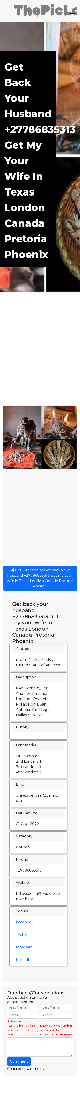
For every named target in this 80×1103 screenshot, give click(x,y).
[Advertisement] (40, 363)
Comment (19, 1061)
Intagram (24, 947)
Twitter (22, 934)
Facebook (25, 922)
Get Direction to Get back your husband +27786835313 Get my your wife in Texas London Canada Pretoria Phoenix (40, 578)
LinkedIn (24, 959)
